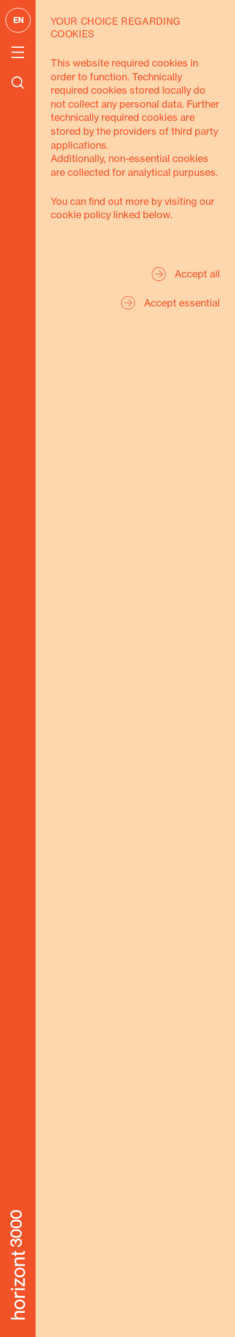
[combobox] (17, 20)
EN (18, 20)
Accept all (197, 274)
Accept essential (182, 303)
